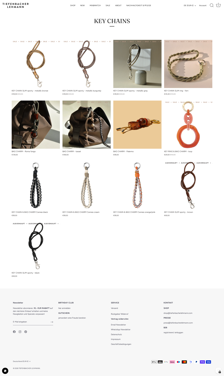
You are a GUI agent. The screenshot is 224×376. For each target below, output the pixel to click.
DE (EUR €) (189, 5)
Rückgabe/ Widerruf (119, 314)
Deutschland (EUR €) (20, 361)
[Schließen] (138, 166)
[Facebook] (107, 206)
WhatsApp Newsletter (120, 329)
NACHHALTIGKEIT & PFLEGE (138, 5)
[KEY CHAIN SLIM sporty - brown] (188, 185)
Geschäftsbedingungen (121, 344)
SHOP (72, 5)
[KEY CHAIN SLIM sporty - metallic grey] (137, 64)
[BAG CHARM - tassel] (86, 125)
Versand (114, 308)
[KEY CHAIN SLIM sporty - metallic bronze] (36, 64)
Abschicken (112, 198)
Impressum (116, 339)
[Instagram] (112, 206)
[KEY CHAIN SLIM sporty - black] (36, 246)
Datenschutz (116, 334)
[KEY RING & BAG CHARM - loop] (188, 125)
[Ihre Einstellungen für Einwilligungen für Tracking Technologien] (220, 372)
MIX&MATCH (95, 5)
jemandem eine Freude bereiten (72, 318)
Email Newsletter (118, 325)
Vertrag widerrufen (119, 319)
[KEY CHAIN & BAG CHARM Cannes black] (36, 185)
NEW (82, 5)
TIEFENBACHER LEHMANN (29, 368)
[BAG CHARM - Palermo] (137, 125)
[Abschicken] (52, 322)
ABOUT (118, 5)
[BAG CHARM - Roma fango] (36, 125)
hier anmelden (64, 308)
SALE (108, 5)
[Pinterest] (117, 206)
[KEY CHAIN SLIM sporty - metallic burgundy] (86, 64)
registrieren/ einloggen (173, 332)
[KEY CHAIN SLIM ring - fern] (188, 64)
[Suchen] (212, 5)
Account (202, 5)
